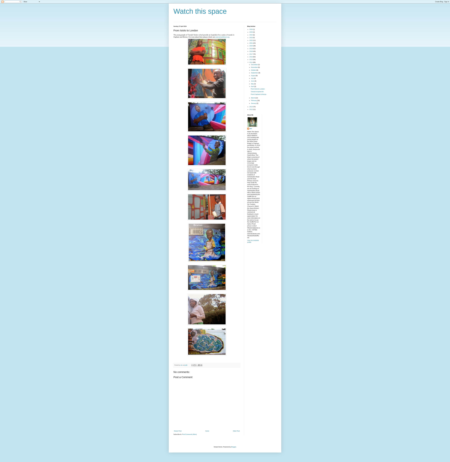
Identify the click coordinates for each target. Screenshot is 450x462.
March (253, 98)
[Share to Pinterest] (201, 365)
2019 (251, 48)
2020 (251, 46)
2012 (251, 109)
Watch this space (200, 11)
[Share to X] (197, 365)
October (253, 70)
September (254, 73)
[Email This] (192, 365)
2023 (251, 37)
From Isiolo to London (258, 89)
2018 (251, 51)
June (253, 81)
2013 (251, 107)
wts (251, 128)
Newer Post (177, 431)
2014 (251, 62)
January (254, 103)
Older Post (236, 431)
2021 (251, 43)
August (253, 75)
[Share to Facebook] (199, 365)
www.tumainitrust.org (222, 37)
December (254, 64)
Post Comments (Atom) (189, 434)
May (252, 84)
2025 (251, 32)
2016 (251, 57)
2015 (251, 59)
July (252, 78)
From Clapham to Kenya (258, 94)
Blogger (233, 447)
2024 (251, 35)
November (254, 67)
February (254, 100)
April (252, 86)
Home (207, 431)
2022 (251, 40)
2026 (251, 29)
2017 (251, 54)
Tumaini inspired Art (257, 91)
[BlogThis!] (194, 365)
